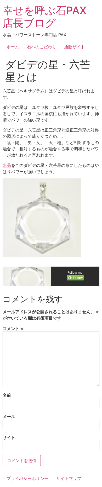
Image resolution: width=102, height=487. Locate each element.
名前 (7, 395)
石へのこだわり (41, 46)
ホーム (13, 46)
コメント (13, 328)
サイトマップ (68, 478)
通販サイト (74, 46)
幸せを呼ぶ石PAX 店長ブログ (45, 16)
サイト (9, 437)
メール (9, 416)
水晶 (7, 165)
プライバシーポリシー (27, 478)
